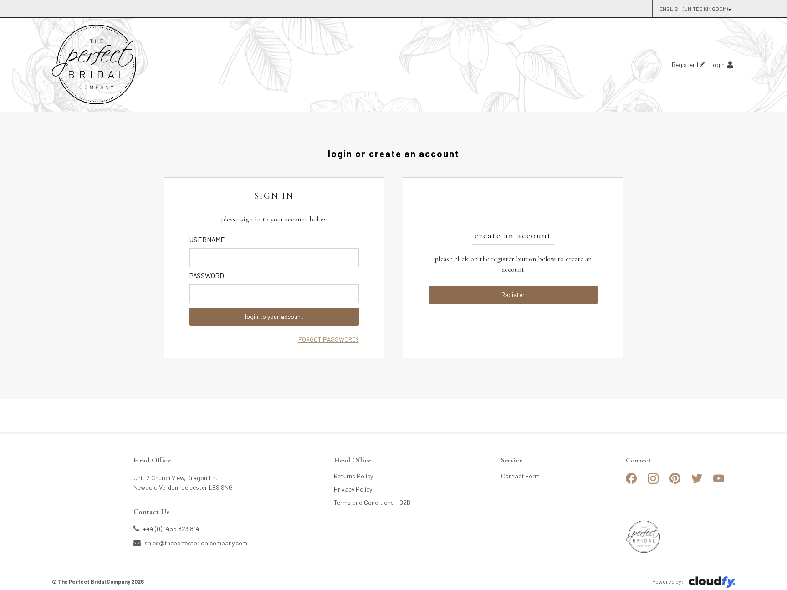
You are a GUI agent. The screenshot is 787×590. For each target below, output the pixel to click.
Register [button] (513, 294)
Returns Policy (353, 476)
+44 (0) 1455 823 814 (170, 528)
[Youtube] (718, 482)
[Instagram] (653, 482)
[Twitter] (696, 482)
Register (683, 64)
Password (206, 276)
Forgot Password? (328, 339)
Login (717, 64)
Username (207, 240)
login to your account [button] (274, 316)
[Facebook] (631, 482)
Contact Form (520, 476)
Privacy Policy (353, 489)
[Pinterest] (674, 482)
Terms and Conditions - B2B (372, 502)
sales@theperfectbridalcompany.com (195, 542)
